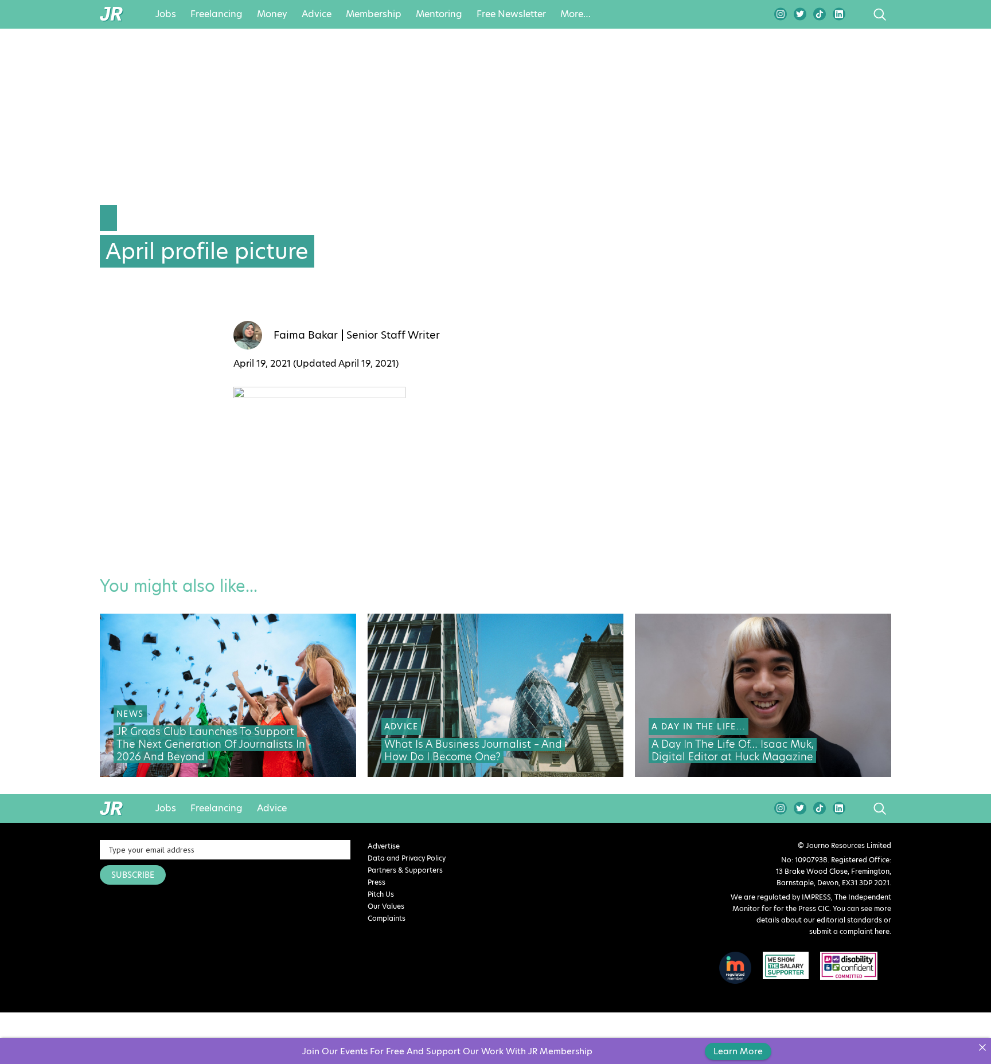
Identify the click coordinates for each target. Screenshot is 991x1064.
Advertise (384, 846)
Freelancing (216, 14)
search (858, 14)
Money (272, 14)
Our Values (386, 906)
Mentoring (439, 14)
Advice (316, 14)
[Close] (982, 1047)
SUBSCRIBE (132, 875)
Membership (373, 14)
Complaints (386, 918)
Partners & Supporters (405, 870)
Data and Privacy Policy (407, 858)
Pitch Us (381, 894)
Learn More (738, 1051)
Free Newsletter (511, 14)
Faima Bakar (306, 335)
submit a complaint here (849, 931)
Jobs (165, 14)
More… (575, 14)
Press (376, 882)
